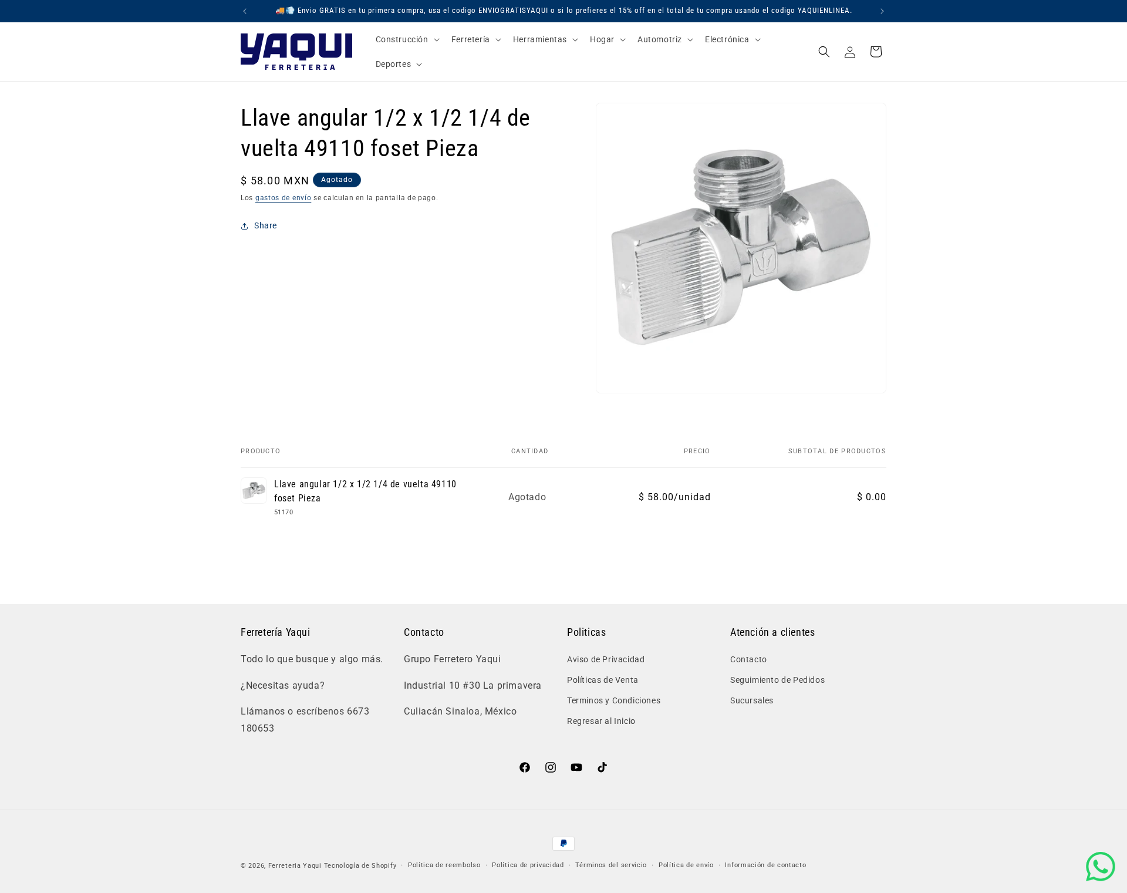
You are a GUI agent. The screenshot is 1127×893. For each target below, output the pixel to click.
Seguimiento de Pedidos (777, 679)
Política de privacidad (528, 865)
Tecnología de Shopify (360, 866)
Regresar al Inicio (601, 721)
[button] (406, 39)
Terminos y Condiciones (613, 700)
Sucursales (752, 700)
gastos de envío (283, 198)
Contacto (748, 658)
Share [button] (265, 225)
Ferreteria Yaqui (296, 866)
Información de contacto (765, 865)
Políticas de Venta (603, 679)
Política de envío (686, 865)
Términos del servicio (611, 865)
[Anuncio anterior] (245, 11)
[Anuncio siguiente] (882, 11)
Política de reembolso (444, 865)
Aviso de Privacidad (606, 658)
